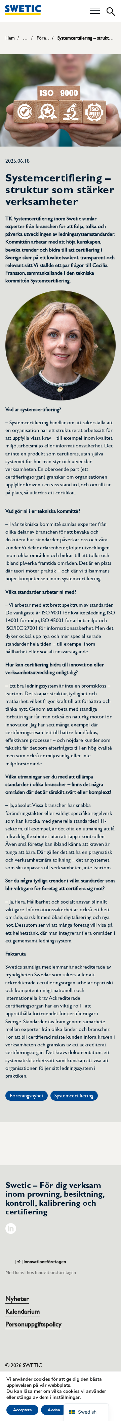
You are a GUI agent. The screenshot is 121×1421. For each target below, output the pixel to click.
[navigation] (86, 1412)
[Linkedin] (10, 1232)
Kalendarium (22, 1312)
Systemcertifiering (73, 1095)
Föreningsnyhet (26, 1095)
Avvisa (54, 1410)
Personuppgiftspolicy (33, 1324)
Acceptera (22, 1410)
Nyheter (17, 1299)
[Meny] (95, 11)
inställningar (66, 1398)
